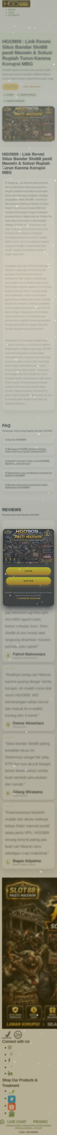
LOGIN (28, 571)
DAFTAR (28, 581)
